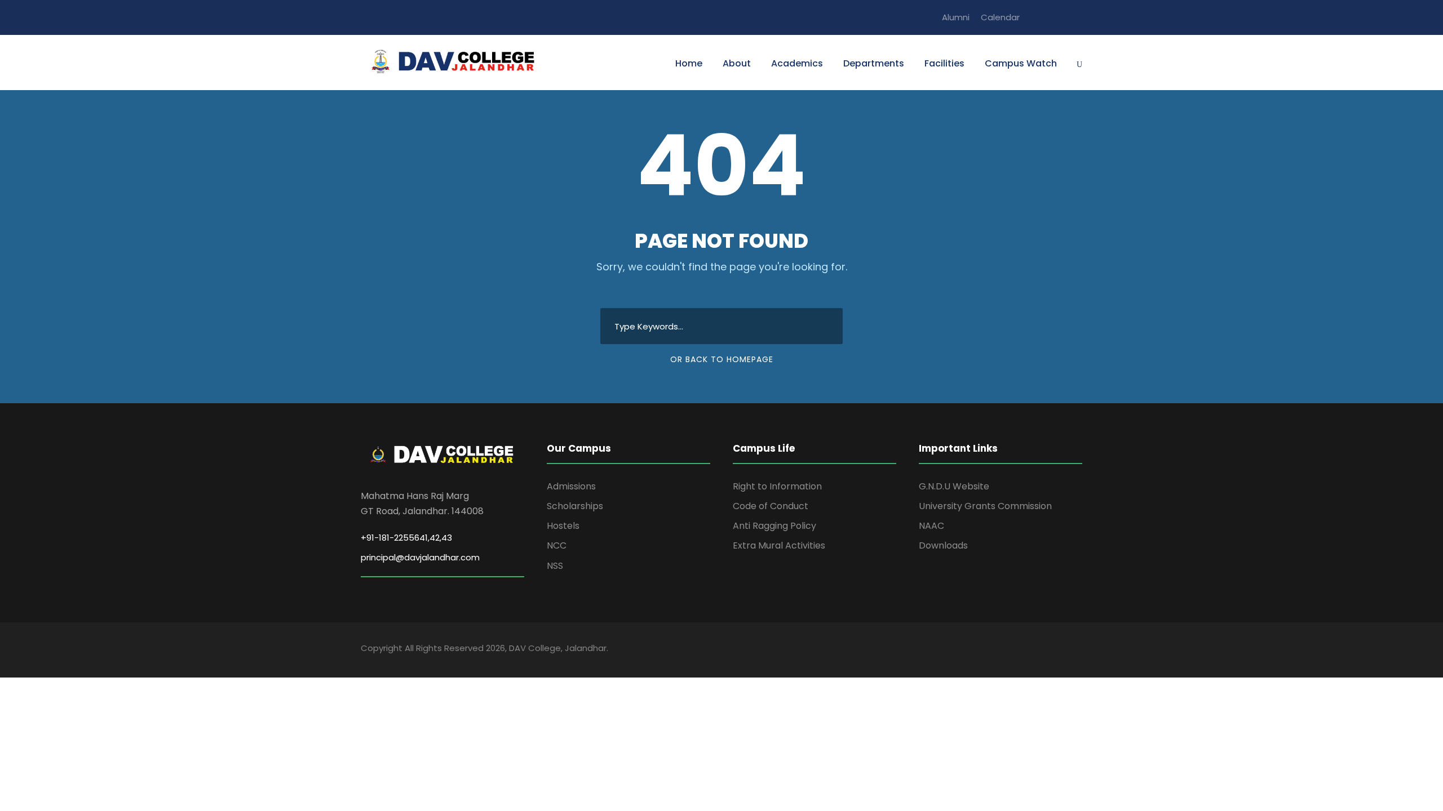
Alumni (956, 17)
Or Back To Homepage (721, 359)
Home (688, 63)
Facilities (944, 63)
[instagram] (1078, 17)
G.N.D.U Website (954, 486)
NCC (556, 545)
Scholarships (575, 506)
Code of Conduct (770, 506)
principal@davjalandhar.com (420, 557)
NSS (555, 565)
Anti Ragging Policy (774, 525)
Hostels (563, 525)
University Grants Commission (985, 506)
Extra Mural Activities (779, 545)
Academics (797, 63)
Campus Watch (1021, 63)
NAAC (931, 525)
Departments (873, 63)
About (737, 63)
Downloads (943, 545)
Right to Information (777, 486)
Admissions (571, 486)
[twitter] (1058, 17)
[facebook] (1037, 17)
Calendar (1000, 17)
